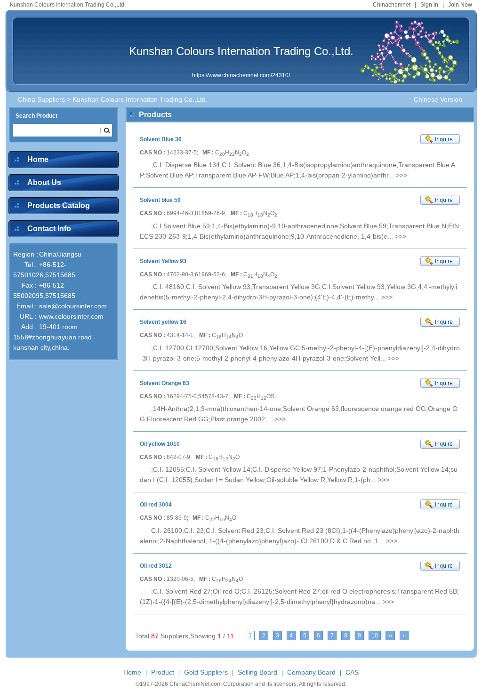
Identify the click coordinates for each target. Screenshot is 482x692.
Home (37, 159)
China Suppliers (41, 99)
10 (374, 635)
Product (162, 672)
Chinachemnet (391, 4)
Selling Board (257, 672)
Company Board (311, 672)
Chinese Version (438, 99)
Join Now (460, 4)
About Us (44, 182)
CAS (352, 672)
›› (390, 635)
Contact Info (49, 229)
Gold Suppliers (206, 672)
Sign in (429, 4)
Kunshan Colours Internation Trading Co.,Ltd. (241, 51)
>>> (401, 175)
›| (404, 635)
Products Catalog (58, 205)
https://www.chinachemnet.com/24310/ (241, 75)
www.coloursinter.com (71, 316)
